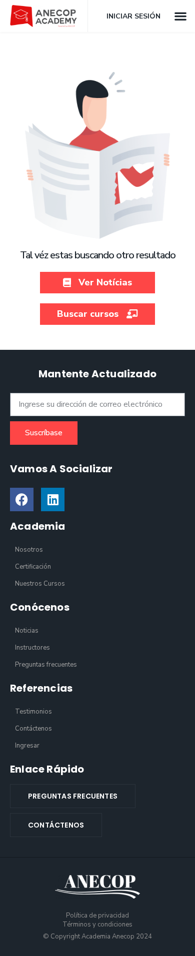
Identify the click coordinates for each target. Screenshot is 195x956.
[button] (180, 15)
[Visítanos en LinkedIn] (52, 499)
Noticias (26, 630)
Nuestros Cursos (40, 583)
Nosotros (29, 549)
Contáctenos (33, 728)
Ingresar (27, 745)
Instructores (32, 647)
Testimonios (33, 711)
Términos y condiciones (97, 924)
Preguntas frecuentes (46, 664)
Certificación (33, 566)
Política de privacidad (97, 915)
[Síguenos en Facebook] (22, 499)
